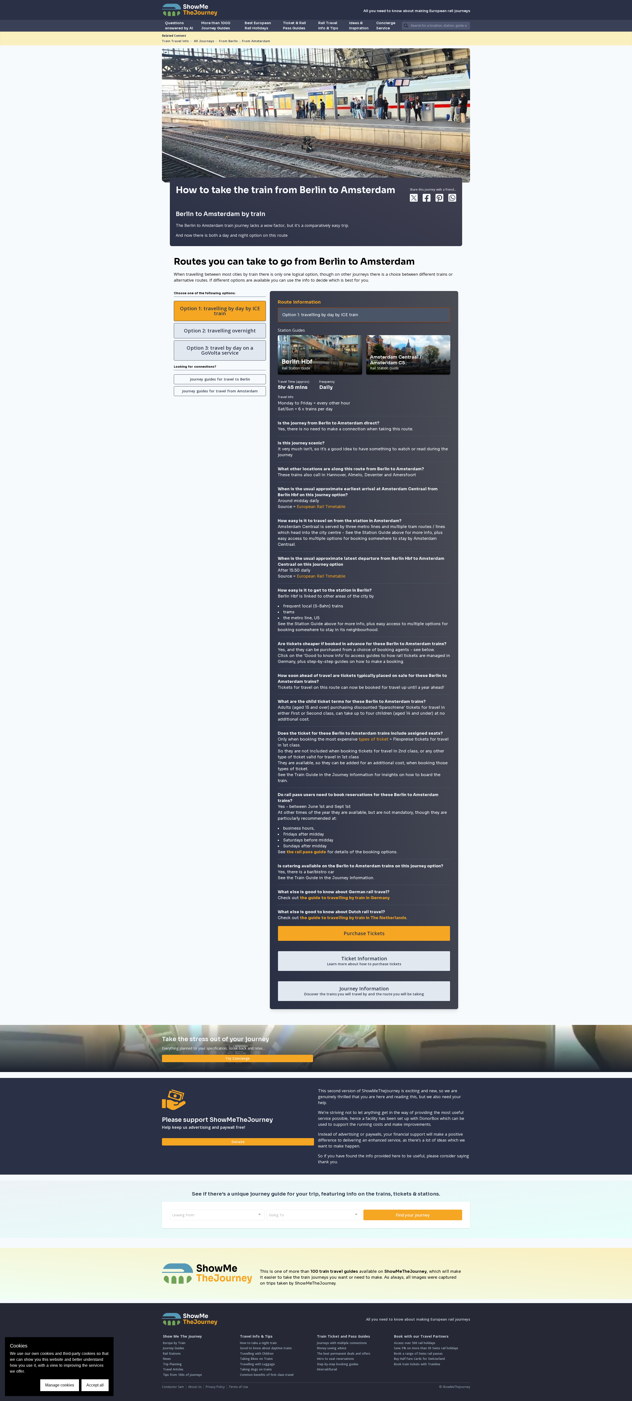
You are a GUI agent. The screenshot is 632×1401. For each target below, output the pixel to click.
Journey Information (364, 990)
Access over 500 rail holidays (414, 1343)
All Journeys (204, 41)
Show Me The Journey (182, 1336)
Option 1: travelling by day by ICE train (220, 311)
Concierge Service (385, 25)
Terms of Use (238, 1387)
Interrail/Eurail (327, 1369)
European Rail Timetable (321, 506)
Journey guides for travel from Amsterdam (220, 391)
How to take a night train (258, 1343)
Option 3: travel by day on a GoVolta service (220, 350)
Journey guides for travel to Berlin (220, 379)
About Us (194, 1387)
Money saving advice (331, 1348)
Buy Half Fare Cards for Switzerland (419, 1359)
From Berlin (228, 41)
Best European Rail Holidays (258, 25)
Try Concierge (237, 1058)
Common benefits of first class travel (267, 1375)
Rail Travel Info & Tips (328, 25)
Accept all (95, 1385)
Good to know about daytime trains (266, 1348)
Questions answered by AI (179, 25)
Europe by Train (174, 1343)
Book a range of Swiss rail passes (418, 1353)
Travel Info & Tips (256, 1336)
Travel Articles (173, 1369)
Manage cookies (59, 1385)
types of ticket (373, 739)
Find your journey (413, 1215)
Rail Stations (172, 1353)
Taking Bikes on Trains (256, 1359)
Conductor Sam (173, 1387)
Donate (238, 1141)
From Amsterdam (256, 41)
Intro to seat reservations (335, 1359)
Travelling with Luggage (257, 1364)
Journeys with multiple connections (342, 1343)
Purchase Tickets (364, 933)
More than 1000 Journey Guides (215, 25)
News (167, 1359)
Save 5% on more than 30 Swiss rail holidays (426, 1348)
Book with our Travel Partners (421, 1336)
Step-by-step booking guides (337, 1364)
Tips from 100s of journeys (182, 1375)
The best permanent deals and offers (343, 1353)
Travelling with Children (257, 1353)
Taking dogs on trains (256, 1369)
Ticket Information (364, 960)
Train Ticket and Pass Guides (343, 1336)
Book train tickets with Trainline (417, 1364)
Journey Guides (173, 1348)
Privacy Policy (215, 1387)
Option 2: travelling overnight (220, 330)
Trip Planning (172, 1364)
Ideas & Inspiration (359, 25)
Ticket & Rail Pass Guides (294, 25)
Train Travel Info (175, 41)
